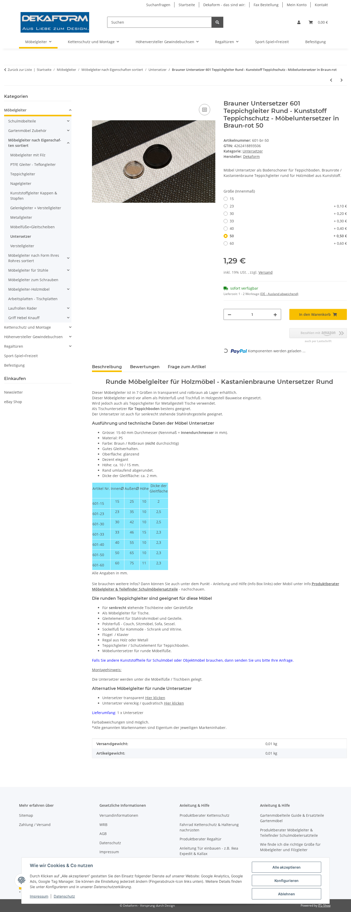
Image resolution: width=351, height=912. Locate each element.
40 (288, 228)
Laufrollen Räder (22, 308)
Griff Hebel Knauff (24, 317)
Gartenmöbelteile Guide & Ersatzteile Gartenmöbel (292, 818)
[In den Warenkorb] (96, 97)
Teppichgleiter (22, 174)
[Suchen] (217, 22)
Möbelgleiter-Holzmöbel (29, 289)
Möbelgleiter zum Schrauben (33, 279)
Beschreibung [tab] (107, 366)
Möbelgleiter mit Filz (27, 155)
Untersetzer (253, 151)
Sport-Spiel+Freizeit (21, 355)
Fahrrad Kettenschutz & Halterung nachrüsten (209, 827)
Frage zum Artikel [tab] (187, 366)
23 (288, 206)
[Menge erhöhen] (275, 314)
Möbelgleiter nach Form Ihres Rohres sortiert (33, 258)
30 (288, 213)
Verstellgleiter (22, 245)
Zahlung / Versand (35, 824)
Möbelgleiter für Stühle (28, 270)
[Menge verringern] (229, 314)
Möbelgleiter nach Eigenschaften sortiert (34, 143)
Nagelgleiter (20, 183)
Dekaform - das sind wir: (224, 4)
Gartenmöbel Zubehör (27, 130)
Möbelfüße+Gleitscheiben (32, 226)
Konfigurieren (286, 880)
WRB (103, 824)
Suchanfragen (158, 4)
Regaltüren (13, 346)
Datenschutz (64, 896)
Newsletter (13, 392)
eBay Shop (13, 401)
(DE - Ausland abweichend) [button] (279, 294)
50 (288, 235)
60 (288, 243)
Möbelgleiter (15, 110)
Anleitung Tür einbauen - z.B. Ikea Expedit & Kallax (209, 851)
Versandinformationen (118, 815)
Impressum (39, 896)
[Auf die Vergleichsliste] (204, 109)
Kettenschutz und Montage (27, 327)
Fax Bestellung (266, 4)
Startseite (187, 4)
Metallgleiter (21, 217)
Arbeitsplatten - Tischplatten (33, 298)
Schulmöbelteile (22, 121)
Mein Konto (297, 4)
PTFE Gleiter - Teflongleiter (33, 164)
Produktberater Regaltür (200, 839)
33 (288, 220)
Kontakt (321, 4)
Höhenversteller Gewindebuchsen (33, 336)
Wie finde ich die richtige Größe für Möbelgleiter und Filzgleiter (290, 847)
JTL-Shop (324, 905)
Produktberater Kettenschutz (204, 815)
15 (232, 198)
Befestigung (14, 365)
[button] (298, 22)
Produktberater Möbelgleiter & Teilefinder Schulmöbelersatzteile (289, 833)
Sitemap (26, 815)
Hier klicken (155, 697)
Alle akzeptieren (286, 867)
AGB (103, 833)
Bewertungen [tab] (145, 366)
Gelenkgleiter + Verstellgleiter (35, 207)
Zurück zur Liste (20, 69)
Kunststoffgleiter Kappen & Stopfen (33, 196)
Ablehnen (286, 894)
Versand (265, 272)
